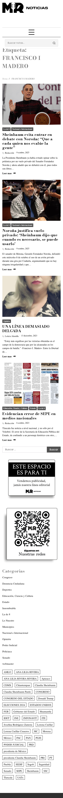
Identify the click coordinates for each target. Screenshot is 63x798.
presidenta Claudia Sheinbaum (20, 757)
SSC (46, 771)
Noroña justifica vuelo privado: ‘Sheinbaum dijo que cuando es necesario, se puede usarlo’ (30, 237)
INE (16, 718)
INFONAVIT (30, 718)
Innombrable (9, 608)
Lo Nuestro (8, 620)
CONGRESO (42, 691)
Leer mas (7, 173)
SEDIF (19, 764)
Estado (33, 408)
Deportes (7, 589)
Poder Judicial (9, 645)
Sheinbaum (33, 771)
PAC (18, 737)
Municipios (8, 626)
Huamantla (45, 711)
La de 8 (6, 129)
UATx (20, 777)
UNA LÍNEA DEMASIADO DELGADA (26, 329)
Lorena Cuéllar (45, 724)
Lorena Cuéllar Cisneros (16, 731)
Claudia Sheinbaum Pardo (17, 691)
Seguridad (44, 764)
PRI (43, 757)
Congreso (7, 577)
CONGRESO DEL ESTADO (18, 698)
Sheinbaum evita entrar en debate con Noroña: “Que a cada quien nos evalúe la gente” (27, 141)
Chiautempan (23, 685)
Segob (30, 764)
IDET (6, 718)
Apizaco (45, 678)
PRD (31, 744)
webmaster (8, 663)
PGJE (38, 737)
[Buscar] (54, 43)
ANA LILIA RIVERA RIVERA (20, 678)
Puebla (7, 764)
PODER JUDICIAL (14, 744)
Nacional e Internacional (22, 129)
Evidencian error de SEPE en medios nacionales (29, 416)
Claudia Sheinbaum (45, 685)
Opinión (6, 321)
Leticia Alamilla (12, 336)
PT (50, 757)
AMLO (7, 672)
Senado (6, 657)
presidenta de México (15, 751)
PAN (28, 737)
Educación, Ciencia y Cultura (15, 408)
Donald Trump (45, 698)
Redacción (9, 152)
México (8, 737)
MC (36, 731)
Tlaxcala (8, 777)
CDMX (7, 685)
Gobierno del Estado (24, 711)
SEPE (19, 771)
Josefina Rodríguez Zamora (18, 724)
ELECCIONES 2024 (14, 705)
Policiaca (7, 651)
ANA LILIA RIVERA (27, 672)
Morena (47, 731)
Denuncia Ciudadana (13, 583)
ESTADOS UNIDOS (40, 705)
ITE (44, 718)
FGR (6, 711)
